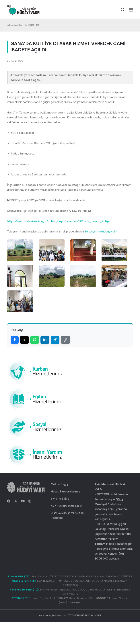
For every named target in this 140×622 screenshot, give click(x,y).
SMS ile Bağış (60, 498)
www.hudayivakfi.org (50, 615)
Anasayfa (14, 25)
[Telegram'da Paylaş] (55, 340)
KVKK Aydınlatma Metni (67, 506)
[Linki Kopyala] (65, 340)
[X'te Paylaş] (24, 340)
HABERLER (32, 25)
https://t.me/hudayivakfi (101, 231)
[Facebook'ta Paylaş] (15, 340)
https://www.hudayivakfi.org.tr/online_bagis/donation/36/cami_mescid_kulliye (58, 221)
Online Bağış (59, 484)
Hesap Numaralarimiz (65, 491)
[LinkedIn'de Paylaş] (44, 340)
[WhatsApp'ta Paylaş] (34, 340)
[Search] (122, 9)
